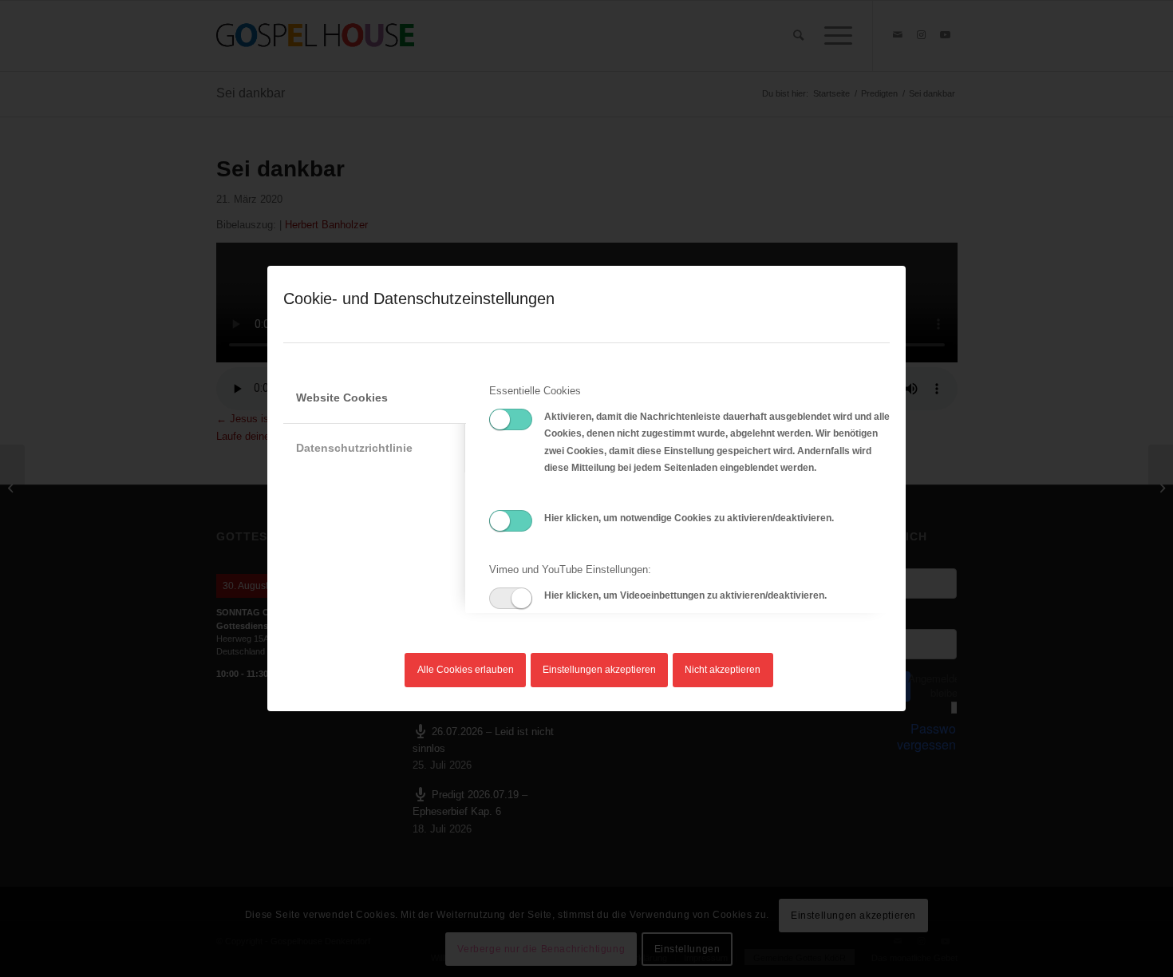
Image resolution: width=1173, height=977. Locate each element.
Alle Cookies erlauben (465, 669)
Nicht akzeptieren (722, 669)
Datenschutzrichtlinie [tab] (354, 447)
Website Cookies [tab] (342, 397)
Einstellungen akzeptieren (599, 669)
